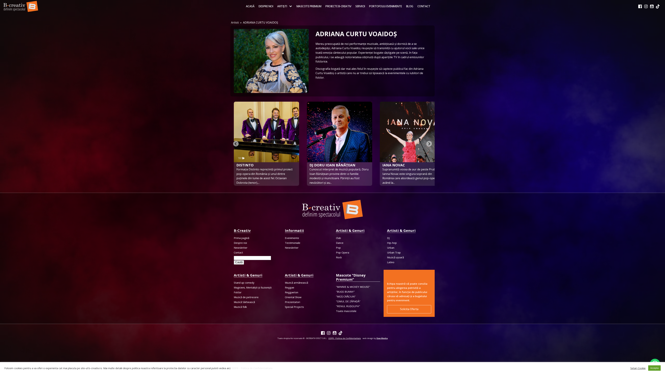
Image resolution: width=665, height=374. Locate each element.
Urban (390, 247)
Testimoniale (292, 242)
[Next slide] (429, 143)
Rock (339, 257)
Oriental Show (293, 297)
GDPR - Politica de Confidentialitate (252, 368)
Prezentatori (292, 302)
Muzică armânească (296, 282)
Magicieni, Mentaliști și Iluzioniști (253, 287)
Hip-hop (392, 242)
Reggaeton (291, 292)
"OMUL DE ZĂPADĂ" (348, 301)
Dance (339, 242)
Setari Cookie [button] (638, 368)
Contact (423, 6)
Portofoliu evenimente (385, 6)
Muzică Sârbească (244, 302)
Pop (338, 247)
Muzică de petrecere (246, 297)
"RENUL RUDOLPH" (348, 306)
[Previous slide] (236, 143)
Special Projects (294, 307)
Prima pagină (241, 238)
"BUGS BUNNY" (345, 291)
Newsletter (240, 247)
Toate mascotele (346, 311)
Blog (409, 6)
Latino (390, 262)
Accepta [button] (654, 367)
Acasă (250, 6)
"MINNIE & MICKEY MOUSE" (353, 286)
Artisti (235, 22)
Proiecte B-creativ (338, 6)
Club (338, 238)
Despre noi (266, 6)
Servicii (360, 6)
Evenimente (292, 238)
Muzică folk (240, 307)
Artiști (282, 6)
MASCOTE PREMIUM (308, 6)
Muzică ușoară (395, 257)
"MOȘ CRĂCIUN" (346, 296)
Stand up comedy (244, 282)
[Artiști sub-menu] (291, 6)
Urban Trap (394, 252)
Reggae (289, 287)
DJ (388, 238)
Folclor (238, 292)
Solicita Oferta (409, 309)
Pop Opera (342, 252)
